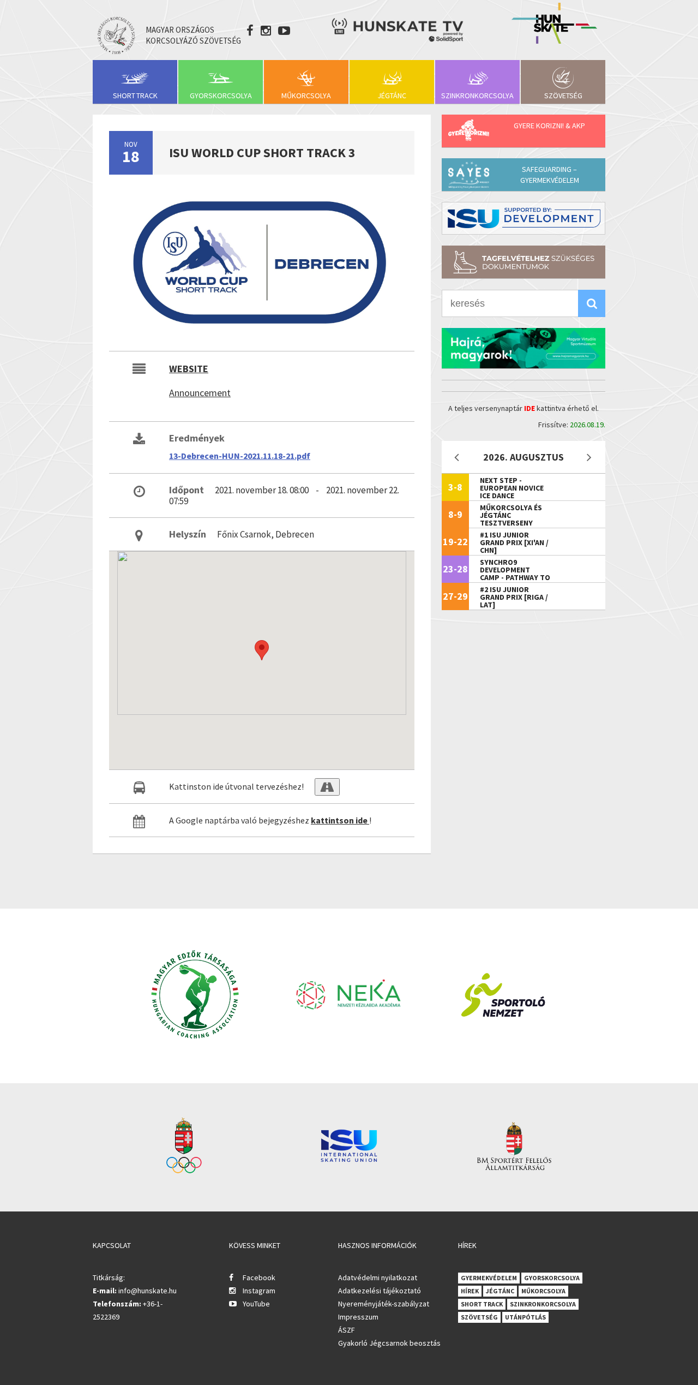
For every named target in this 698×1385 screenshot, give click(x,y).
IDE (529, 408)
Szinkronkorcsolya (477, 95)
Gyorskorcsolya (221, 95)
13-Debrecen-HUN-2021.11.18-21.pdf (239, 455)
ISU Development (523, 218)
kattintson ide (340, 820)
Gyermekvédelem (489, 1278)
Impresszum (358, 1317)
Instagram (259, 1291)
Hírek (470, 1291)
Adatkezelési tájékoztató (379, 1291)
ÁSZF (346, 1330)
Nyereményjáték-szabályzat (383, 1304)
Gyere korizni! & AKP (549, 125)
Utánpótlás (525, 1317)
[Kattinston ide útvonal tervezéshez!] (327, 787)
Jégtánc (391, 95)
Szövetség (563, 95)
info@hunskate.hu (147, 1291)
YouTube (256, 1304)
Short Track (135, 95)
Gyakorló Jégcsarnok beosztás (389, 1343)
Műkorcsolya (306, 95)
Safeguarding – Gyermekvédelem (549, 174)
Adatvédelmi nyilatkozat (377, 1277)
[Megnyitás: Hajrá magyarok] (523, 348)
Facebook (259, 1277)
